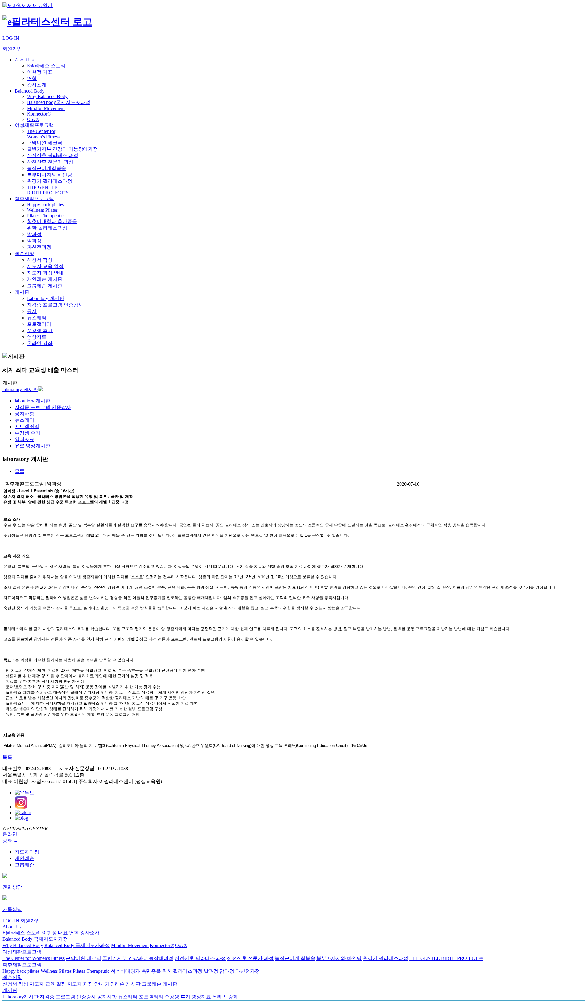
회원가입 (12, 48)
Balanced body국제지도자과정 (58, 102)
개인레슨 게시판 (44, 279)
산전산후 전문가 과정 (50, 161)
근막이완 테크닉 (44, 142)
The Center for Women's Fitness (33, 958)
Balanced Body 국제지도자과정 (35, 939)
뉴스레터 (36, 317)
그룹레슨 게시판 (44, 285)
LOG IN (10, 38)
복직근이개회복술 (46, 168)
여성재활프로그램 (34, 125)
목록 (7, 757)
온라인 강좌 (40, 343)
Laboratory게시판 (20, 996)
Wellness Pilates (42, 210)
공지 (32, 311)
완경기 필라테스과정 (49, 181)
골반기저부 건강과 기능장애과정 (62, 149)
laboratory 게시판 (20, 389)
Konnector (39, 113)
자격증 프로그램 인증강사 (55, 304)
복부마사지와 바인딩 (49, 174)
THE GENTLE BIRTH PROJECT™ (48, 190)
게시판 (22, 292)
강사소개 (36, 84)
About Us (24, 59)
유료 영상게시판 (32, 445)
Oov (33, 119)
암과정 (34, 240)
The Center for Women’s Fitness (43, 134)
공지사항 (24, 413)
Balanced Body (30, 91)
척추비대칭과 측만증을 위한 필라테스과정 (156, 971)
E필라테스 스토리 (46, 65)
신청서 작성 (40, 260)
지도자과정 (27, 851)
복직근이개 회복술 (295, 958)
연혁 (32, 78)
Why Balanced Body (47, 96)
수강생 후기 (40, 330)
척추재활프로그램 (34, 198)
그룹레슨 (24, 864)
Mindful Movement (46, 108)
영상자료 (36, 337)
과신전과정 (39, 247)
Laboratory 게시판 (45, 298)
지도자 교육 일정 (45, 266)
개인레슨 (24, 858)
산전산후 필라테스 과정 (52, 155)
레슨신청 (24, 253)
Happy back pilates (45, 204)
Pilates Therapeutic (45, 215)
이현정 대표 (40, 72)
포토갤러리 (39, 324)
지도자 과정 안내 (45, 272)
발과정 (34, 234)
